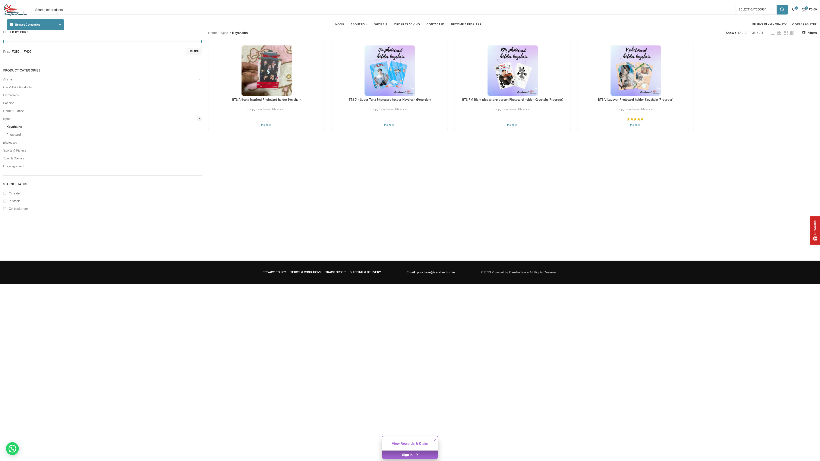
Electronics (11, 95)
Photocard (13, 134)
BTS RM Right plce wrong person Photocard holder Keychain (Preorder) (512, 100)
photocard (10, 142)
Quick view (318, 62)
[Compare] (318, 52)
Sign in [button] (407, 455)
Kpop (6, 119)
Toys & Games (13, 158)
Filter (194, 51)
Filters (812, 33)
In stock (14, 201)
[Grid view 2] (779, 33)
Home (213, 33)
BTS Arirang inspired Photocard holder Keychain (266, 100)
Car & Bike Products (17, 87)
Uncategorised (13, 166)
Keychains (14, 126)
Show (815, 230)
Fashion (8, 103)
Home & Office (13, 111)
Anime (7, 79)
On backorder (18, 208)
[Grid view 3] (786, 33)
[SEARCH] (782, 10)
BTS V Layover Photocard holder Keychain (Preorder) (635, 100)
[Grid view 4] (792, 33)
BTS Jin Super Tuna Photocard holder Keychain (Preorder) (389, 100)
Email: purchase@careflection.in (431, 272)
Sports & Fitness (14, 150)
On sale (14, 193)
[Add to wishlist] (318, 71)
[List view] (773, 33)
